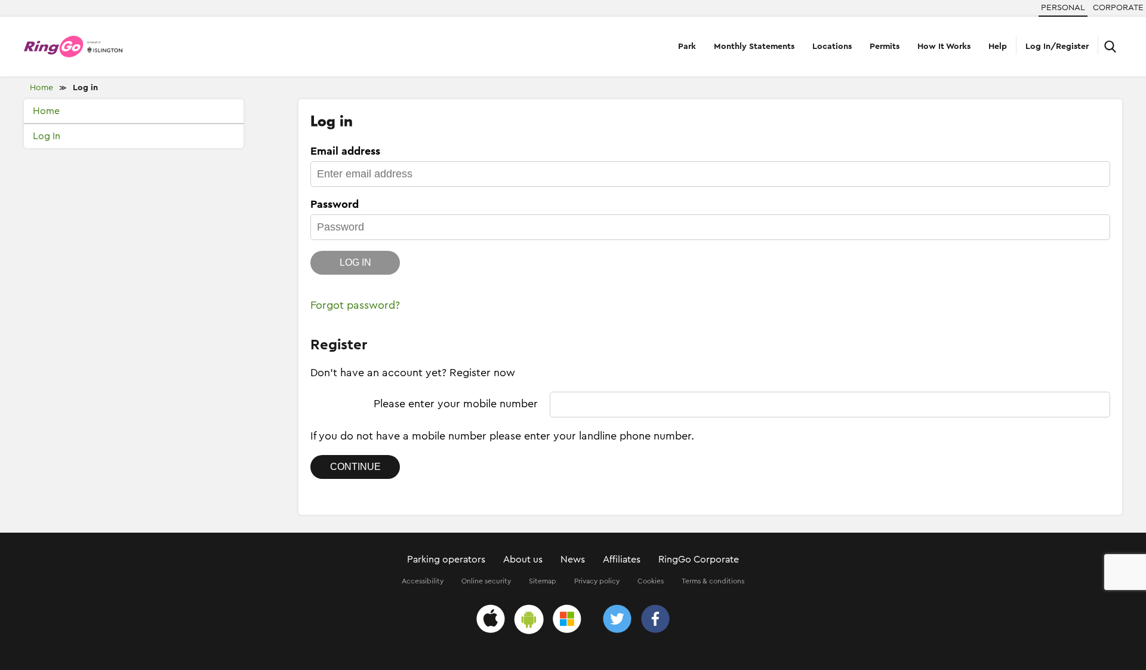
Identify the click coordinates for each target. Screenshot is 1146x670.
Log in (85, 88)
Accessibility (422, 581)
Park (687, 46)
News (572, 559)
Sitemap (542, 581)
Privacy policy (597, 581)
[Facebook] (655, 620)
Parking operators (446, 559)
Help (997, 46)
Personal (1063, 8)
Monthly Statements (754, 46)
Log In (46, 136)
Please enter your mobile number (456, 403)
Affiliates (621, 559)
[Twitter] (617, 620)
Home (41, 88)
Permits (884, 46)
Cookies (650, 581)
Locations (832, 46)
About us (523, 559)
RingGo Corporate (698, 559)
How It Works (944, 46)
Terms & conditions (713, 581)
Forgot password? (355, 305)
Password (334, 204)
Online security (486, 581)
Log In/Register (1057, 46)
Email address (345, 151)
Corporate (1118, 8)
